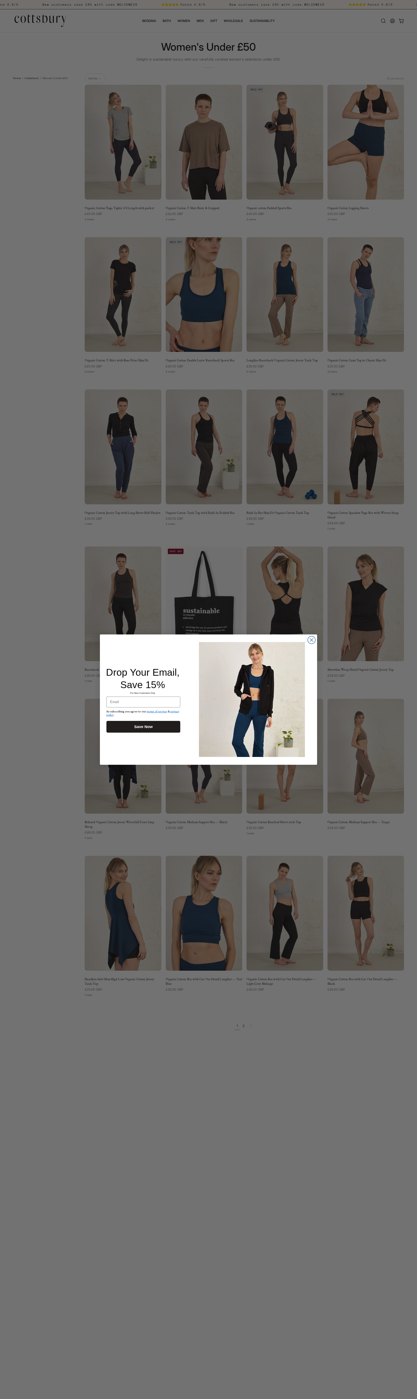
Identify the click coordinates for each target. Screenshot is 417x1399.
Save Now (143, 727)
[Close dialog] (311, 640)
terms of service (157, 711)
